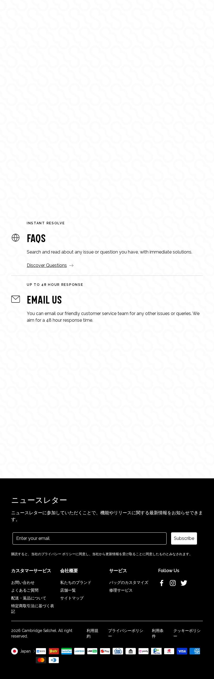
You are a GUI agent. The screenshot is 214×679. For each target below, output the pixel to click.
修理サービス (121, 590)
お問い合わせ (23, 582)
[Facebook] (161, 583)
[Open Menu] (11, 11)
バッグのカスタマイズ (128, 582)
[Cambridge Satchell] (107, 14)
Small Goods (126, 141)
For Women (48, 141)
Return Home (107, 163)
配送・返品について (28, 598)
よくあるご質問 (24, 590)
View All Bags (166, 141)
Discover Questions (47, 265)
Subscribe (184, 538)
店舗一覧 (68, 590)
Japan (25, 651)
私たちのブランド (75, 582)
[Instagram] (172, 583)
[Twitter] (184, 583)
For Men (87, 141)
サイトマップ (72, 598)
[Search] (20, 11)
